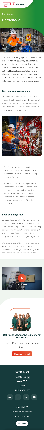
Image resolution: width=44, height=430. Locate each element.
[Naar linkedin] (10, 397)
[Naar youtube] (34, 397)
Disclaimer (28, 412)
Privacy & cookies (18, 412)
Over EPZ (22, 381)
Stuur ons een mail (22, 354)
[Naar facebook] (18, 397)
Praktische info (22, 389)
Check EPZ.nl (20, 407)
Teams (22, 385)
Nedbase (27, 416)
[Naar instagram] (26, 397)
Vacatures (20, 376)
